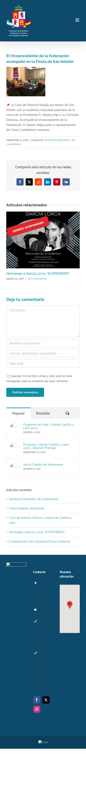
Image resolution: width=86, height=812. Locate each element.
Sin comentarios (37, 278)
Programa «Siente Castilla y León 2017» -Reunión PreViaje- (46, 446)
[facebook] (36, 699)
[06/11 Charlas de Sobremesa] (15, 465)
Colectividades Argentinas (26, 508)
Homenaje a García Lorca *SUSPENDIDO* (38, 274)
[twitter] (45, 699)
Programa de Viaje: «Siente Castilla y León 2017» (48, 426)
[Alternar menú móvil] (77, 20)
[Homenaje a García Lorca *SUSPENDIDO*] (43, 213)
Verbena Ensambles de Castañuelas (33, 499)
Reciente (43, 413)
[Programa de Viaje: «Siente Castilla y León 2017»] (15, 425)
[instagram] (36, 709)
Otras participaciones (56, 140)
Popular (18, 413)
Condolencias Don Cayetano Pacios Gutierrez (40, 541)
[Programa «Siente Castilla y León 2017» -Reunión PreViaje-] (15, 445)
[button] (69, 605)
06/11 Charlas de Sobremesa (43, 464)
